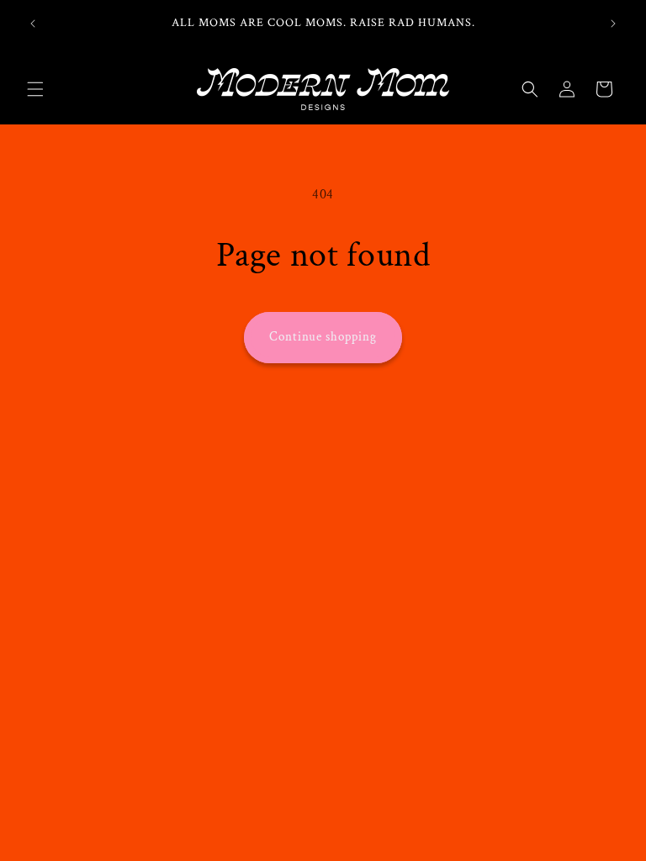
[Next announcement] (613, 23)
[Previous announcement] (32, 23)
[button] (35, 89)
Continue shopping (323, 337)
